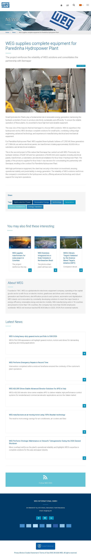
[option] (20, 252)
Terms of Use (44, 553)
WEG (4, 5)
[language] (81, 5)
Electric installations (17, 207)
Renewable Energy (41, 202)
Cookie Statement (32, 553)
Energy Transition (35, 207)
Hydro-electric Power (22, 202)
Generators (69, 202)
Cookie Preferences (47, 546)
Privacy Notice (19, 553)
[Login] (61, 5)
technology (57, 202)
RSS (51, 553)
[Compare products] (67, 5)
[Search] (74, 5)
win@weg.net (48, 511)
